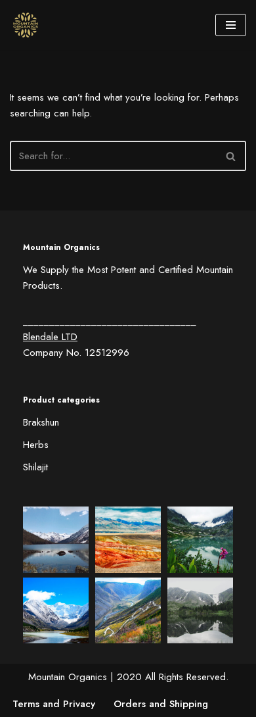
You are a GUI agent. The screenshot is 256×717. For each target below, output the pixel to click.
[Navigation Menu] (230, 25)
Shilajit (35, 467)
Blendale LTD (50, 337)
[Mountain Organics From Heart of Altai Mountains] (29, 25)
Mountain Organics (67, 677)
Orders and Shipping (161, 704)
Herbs (36, 444)
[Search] (231, 156)
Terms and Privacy (53, 704)
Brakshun (41, 422)
